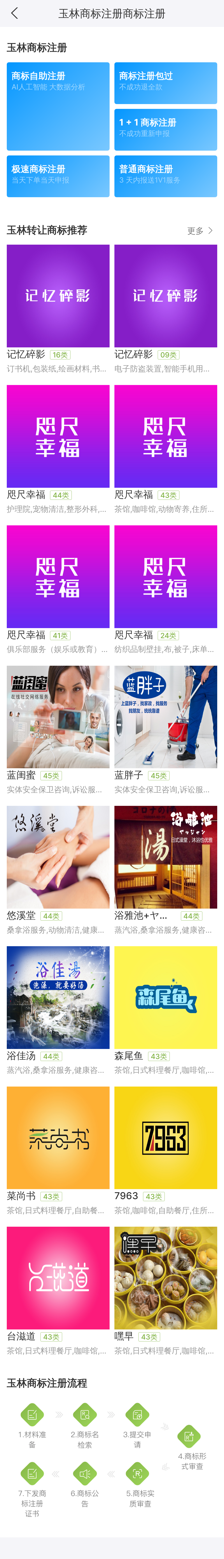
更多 (196, 231)
